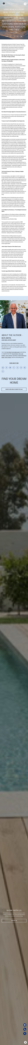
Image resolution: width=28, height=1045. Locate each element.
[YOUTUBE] (10, 367)
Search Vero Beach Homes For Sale (14, 389)
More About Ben (14, 363)
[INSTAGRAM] (3, 371)
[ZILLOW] (3, 367)
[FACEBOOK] (6, 367)
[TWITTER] (14, 367)
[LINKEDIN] (21, 367)
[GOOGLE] (24, 367)
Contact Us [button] (14, 920)
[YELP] (17, 367)
